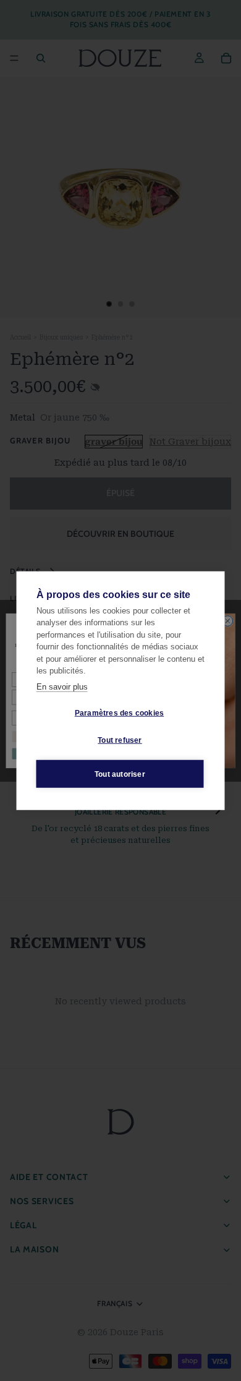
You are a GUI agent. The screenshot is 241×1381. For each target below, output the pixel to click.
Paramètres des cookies (119, 712)
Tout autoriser (120, 773)
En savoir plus (62, 686)
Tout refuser (120, 739)
